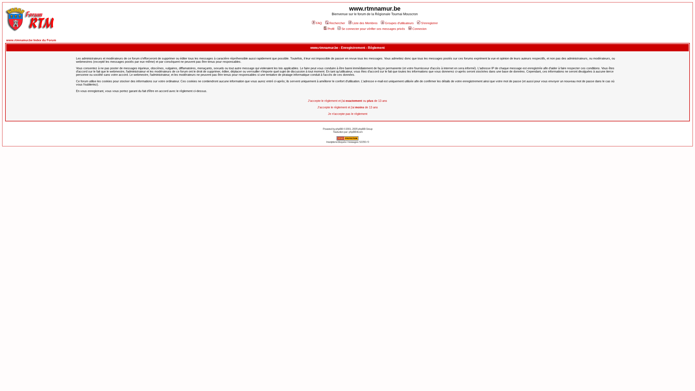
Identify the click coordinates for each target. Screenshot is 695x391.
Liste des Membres (365, 23)
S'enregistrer (429, 23)
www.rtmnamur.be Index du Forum (31, 40)
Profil (331, 28)
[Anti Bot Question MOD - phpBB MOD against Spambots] (347, 139)
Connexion (419, 28)
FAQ (319, 23)
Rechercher (337, 23)
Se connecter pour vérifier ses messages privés (373, 28)
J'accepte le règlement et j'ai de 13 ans (347, 107)
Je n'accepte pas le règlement (347, 113)
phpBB (339, 128)
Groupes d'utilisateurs (399, 23)
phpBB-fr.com (355, 131)
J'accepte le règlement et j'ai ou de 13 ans (347, 100)
